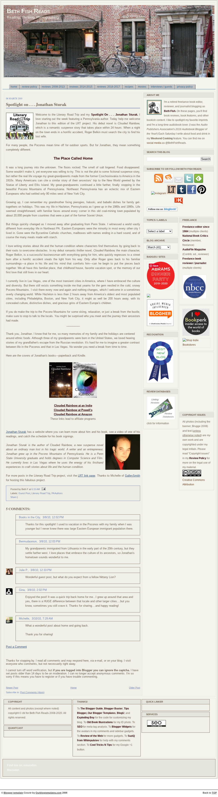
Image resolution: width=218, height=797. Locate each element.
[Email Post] (43, 489)
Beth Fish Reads (28, 10)
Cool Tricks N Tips (101, 744)
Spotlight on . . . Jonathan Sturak (36, 104)
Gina (22, 590)
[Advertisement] (195, 381)
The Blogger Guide (91, 708)
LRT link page (86, 475)
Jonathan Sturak (16, 431)
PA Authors (57, 493)
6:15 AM (36, 489)
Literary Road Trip (41, 493)
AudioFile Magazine (194, 249)
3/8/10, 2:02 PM (37, 590)
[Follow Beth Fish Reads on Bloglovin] (162, 210)
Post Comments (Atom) (32, 692)
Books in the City (29, 517)
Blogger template (13, 792)
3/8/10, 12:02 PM (53, 517)
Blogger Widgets (122, 726)
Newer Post (12, 687)
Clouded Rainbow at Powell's (73, 410)
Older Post (134, 687)
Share (13, 497)
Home (73, 687)
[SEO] (156, 725)
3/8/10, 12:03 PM (49, 541)
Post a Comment (16, 646)
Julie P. (23, 570)
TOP (214, 792)
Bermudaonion (28, 541)
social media (154, 142)
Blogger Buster (113, 708)
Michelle (24, 618)
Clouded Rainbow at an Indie (73, 405)
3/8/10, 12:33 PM (41, 570)
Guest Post (24, 493)
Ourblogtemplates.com (49, 792)
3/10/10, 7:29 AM (42, 618)
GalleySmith (132, 475)
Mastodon (13, 770)
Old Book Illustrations (100, 722)
